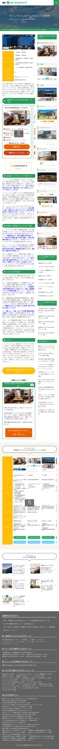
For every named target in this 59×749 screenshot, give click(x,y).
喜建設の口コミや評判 (44, 276)
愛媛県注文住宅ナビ (10, 616)
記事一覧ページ (44, 627)
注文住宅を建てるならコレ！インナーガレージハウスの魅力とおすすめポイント (21, 724)
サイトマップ (14, 630)
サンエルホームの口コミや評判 (9, 680)
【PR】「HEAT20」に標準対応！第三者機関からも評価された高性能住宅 (21, 627)
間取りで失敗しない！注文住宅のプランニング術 (14, 730)
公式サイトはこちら (19, 542)
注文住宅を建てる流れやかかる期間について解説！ (14, 736)
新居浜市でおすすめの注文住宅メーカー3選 (46, 328)
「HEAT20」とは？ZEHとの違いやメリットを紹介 (40, 732)
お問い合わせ (6, 630)
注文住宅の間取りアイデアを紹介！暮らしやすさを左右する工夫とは (19, 726)
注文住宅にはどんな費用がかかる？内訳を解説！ (14, 738)
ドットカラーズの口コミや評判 (45, 686)
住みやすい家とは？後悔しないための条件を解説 (46, 354)
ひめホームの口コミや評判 (8, 684)
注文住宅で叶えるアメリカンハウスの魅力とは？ (14, 722)
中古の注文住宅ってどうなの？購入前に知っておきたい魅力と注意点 (46, 404)
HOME (4, 620)
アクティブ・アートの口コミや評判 (46, 287)
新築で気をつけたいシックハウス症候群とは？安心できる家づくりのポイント (21, 718)
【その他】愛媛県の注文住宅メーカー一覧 (39, 620)
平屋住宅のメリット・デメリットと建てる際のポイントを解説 (46, 374)
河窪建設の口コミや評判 (45, 279)
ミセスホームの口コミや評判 (9, 689)
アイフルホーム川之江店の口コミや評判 (28, 688)
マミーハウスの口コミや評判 (46, 283)
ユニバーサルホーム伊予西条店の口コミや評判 (13, 682)
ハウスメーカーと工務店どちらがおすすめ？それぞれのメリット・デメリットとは (46, 366)
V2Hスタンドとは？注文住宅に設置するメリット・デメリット (17, 734)
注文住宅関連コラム (29, 623)
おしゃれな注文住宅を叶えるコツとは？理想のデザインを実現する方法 (19, 720)
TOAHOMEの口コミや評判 (45, 296)
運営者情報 (52, 627)
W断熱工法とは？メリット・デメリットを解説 (13, 732)
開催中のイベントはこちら (17, 152)
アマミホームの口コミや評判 (46, 266)
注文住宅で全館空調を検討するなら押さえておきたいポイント (46, 389)
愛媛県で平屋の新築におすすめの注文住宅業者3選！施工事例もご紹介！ (19, 665)
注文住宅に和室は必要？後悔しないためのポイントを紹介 (46, 360)
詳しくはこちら (19, 537)
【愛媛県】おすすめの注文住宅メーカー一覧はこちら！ (19, 370)
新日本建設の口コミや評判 (45, 292)
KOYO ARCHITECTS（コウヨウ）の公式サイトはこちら (18, 432)
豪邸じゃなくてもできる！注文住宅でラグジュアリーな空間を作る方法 (46, 348)
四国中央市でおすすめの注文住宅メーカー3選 (46, 317)
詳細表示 (18, 168)
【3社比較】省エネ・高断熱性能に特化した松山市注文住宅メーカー (46, 310)
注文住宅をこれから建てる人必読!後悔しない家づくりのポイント (18, 740)
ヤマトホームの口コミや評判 (34, 682)
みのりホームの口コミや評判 (9, 688)
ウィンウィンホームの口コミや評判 (11, 686)
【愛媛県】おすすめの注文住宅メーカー (17, 620)
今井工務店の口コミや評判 (28, 686)
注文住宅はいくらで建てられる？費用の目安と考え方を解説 (46, 411)
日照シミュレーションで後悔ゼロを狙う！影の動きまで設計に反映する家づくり (46, 396)
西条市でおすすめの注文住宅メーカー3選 (46, 322)
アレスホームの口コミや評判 (27, 680)
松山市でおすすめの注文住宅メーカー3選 (46, 334)
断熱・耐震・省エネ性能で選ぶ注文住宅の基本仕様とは (15, 728)
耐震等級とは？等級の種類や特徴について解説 (40, 730)
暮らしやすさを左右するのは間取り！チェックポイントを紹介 (46, 381)
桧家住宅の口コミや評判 (45, 263)
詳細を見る (17, 146)
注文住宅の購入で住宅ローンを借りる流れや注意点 (42, 736)
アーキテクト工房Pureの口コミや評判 (27, 684)
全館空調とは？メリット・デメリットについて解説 (41, 738)
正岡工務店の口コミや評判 (45, 684)
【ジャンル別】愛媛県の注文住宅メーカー (18, 661)
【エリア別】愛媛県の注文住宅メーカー (12, 623)
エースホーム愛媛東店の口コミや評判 (46, 271)
